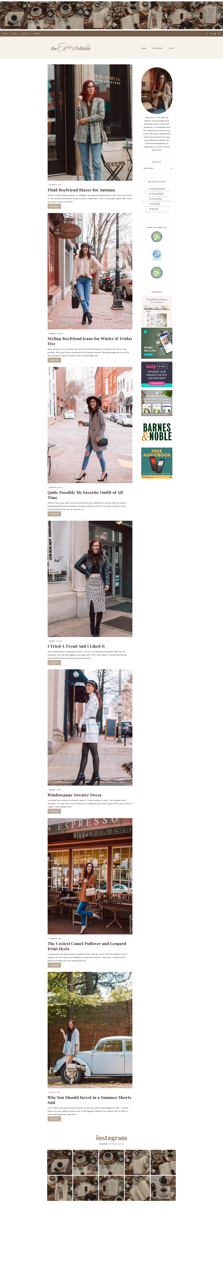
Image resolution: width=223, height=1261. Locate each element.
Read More (54, 206)
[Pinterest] (211, 31)
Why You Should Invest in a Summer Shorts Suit (89, 1100)
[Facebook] (207, 31)
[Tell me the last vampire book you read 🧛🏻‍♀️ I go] (209, 15)
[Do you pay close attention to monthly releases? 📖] (137, 1188)
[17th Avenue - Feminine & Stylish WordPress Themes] (156, 326)
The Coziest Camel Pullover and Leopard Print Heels (87, 946)
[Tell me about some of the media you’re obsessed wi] (153, 15)
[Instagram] (215, 31)
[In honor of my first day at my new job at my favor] (125, 15)
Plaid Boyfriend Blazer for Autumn (81, 189)
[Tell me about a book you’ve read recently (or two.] (70, 15)
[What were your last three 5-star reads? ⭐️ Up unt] (14, 15)
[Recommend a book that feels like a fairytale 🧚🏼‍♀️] (181, 15)
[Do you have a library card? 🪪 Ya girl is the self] (163, 1188)
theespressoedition (115, 1144)
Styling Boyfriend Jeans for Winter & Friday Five (90, 341)
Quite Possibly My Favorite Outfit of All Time (85, 495)
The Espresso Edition (71, 47)
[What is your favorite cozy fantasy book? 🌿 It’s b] (98, 15)
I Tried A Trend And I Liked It (76, 646)
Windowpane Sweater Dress (75, 794)
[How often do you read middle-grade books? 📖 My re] (42, 15)
